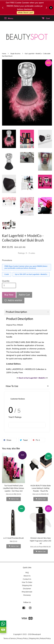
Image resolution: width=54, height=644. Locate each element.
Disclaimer (27, 589)
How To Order (27, 582)
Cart (47, 18)
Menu (10, 18)
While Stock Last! (25, 12)
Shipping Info (27, 585)
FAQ (27, 573)
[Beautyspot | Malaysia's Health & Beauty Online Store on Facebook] (23, 608)
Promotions (7, 260)
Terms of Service (9, 638)
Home (4, 53)
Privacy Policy (22, 638)
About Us (27, 576)
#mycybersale (27, 592)
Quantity (5, 281)
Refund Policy (45, 638)
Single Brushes (15, 53)
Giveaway (27, 595)
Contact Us (27, 579)
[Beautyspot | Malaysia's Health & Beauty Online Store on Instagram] (30, 608)
